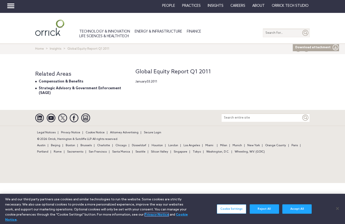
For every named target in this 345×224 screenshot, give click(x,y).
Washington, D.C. (217, 151)
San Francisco (98, 151)
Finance (194, 32)
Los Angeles (192, 145)
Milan (223, 145)
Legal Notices (46, 132)
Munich (237, 145)
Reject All (264, 209)
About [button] (258, 6)
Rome (58, 151)
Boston (70, 145)
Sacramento (75, 151)
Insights (55, 49)
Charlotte (103, 145)
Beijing (55, 145)
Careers (237, 6)
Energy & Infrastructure (158, 32)
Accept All (297, 209)
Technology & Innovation (104, 32)
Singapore (180, 151)
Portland (42, 151)
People (168, 6)
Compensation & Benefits (61, 81)
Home (39, 49)
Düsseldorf (139, 145)
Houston (157, 145)
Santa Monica (121, 151)
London (173, 145)
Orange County (275, 145)
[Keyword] (305, 117)
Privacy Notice (70, 132)
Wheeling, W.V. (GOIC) (250, 151)
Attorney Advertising (124, 132)
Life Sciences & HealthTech (104, 36)
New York (253, 145)
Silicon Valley (159, 151)
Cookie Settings (231, 209)
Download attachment (313, 47)
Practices (191, 6)
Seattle (140, 151)
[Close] (337, 208)
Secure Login (152, 132)
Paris (294, 145)
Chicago (120, 145)
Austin (41, 145)
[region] (172, 209)
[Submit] (305, 33)
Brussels (86, 145)
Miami (209, 145)
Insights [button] (215, 6)
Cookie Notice (95, 132)
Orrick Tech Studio (290, 6)
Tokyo (197, 151)
